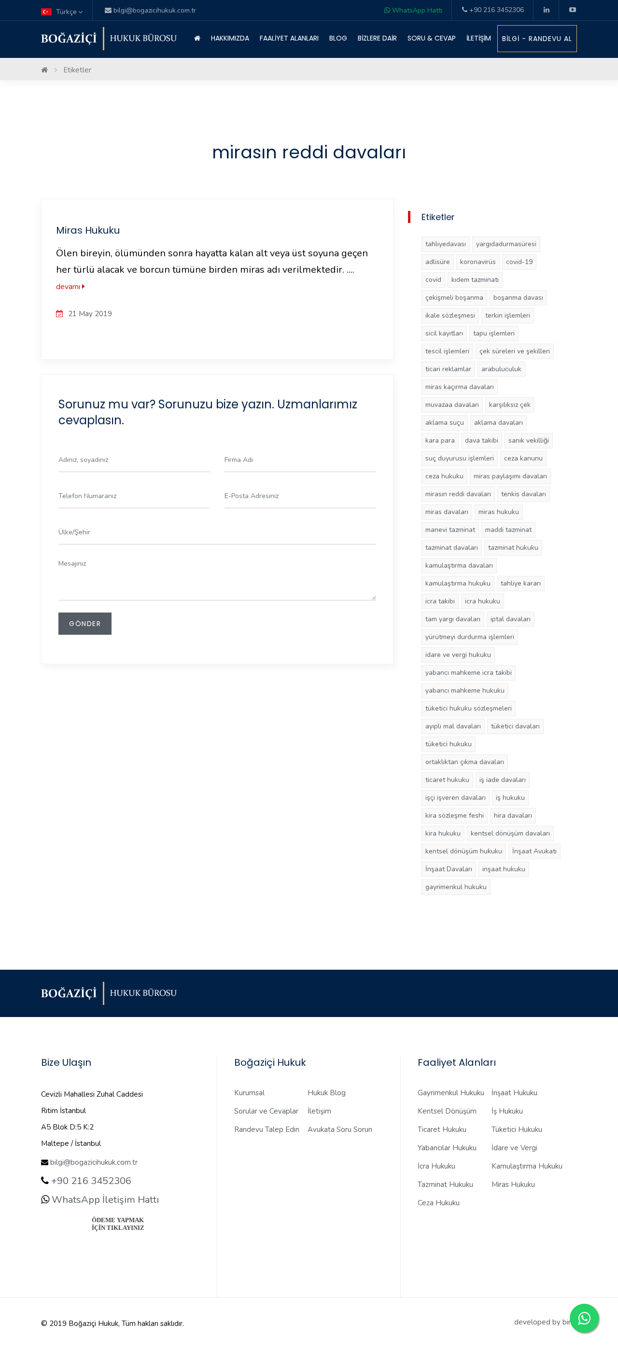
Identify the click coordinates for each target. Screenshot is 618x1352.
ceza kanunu (523, 458)
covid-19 (519, 261)
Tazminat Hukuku (445, 1184)
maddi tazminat (508, 529)
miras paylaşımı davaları (510, 476)
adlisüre (437, 261)
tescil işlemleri (447, 351)
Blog (338, 38)
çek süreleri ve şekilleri (514, 351)
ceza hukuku (444, 476)
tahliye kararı (521, 583)
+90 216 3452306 (495, 9)
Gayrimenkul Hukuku (451, 1093)
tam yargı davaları (452, 619)
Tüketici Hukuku (517, 1129)
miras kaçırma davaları (459, 386)
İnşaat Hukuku (514, 1093)
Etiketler (77, 70)
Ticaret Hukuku (442, 1129)
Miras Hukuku (88, 230)
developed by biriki (545, 1322)
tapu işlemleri (494, 333)
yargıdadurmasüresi (506, 244)
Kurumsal (249, 1093)
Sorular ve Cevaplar (266, 1111)
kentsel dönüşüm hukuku (463, 851)
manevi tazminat (450, 529)
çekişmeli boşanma (454, 297)
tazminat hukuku (513, 547)
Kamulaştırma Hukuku (527, 1166)
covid (433, 279)
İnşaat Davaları (448, 869)
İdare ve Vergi (514, 1148)
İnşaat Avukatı (534, 851)
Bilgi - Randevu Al (537, 38)
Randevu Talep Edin (266, 1129)
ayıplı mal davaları (453, 726)
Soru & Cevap (431, 38)
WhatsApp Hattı (416, 10)
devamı (69, 286)
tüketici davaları (515, 726)
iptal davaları (511, 619)
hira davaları (513, 815)
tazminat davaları (451, 547)
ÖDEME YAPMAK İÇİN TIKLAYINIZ (118, 1223)
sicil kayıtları (444, 333)
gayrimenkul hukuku (456, 887)
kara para (440, 440)
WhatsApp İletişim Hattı (104, 1199)
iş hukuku (510, 797)
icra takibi (440, 601)
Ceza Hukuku (439, 1203)
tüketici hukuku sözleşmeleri (468, 708)
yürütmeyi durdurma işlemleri (469, 636)
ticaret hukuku (447, 779)
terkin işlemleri (507, 315)
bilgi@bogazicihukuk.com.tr (94, 1162)
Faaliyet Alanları (289, 38)
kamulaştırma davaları (459, 565)
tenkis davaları (523, 494)
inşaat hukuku (503, 869)
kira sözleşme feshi (454, 815)
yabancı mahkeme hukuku (465, 690)
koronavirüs (478, 261)
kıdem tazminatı (475, 279)
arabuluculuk (501, 369)
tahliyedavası (445, 244)
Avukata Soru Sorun (340, 1129)
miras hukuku (498, 511)
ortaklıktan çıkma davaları (464, 762)
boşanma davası (518, 297)
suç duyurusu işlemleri (459, 458)
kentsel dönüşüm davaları (510, 833)
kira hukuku (443, 833)
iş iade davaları (502, 779)
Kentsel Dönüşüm (447, 1111)
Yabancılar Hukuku (447, 1148)
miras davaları (446, 511)
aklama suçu (444, 422)
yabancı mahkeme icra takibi (468, 672)
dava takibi (481, 440)
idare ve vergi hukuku (458, 654)
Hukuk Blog (327, 1093)
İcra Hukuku (436, 1166)
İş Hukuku (507, 1111)
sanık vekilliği (528, 440)
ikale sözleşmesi (450, 315)
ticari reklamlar (448, 369)
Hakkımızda (230, 38)
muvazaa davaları (452, 404)
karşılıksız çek (510, 404)
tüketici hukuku (448, 744)
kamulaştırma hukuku (458, 583)
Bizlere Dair (377, 38)
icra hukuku (482, 601)
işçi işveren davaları (455, 797)
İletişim (478, 38)
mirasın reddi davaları (458, 494)
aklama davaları (498, 422)
